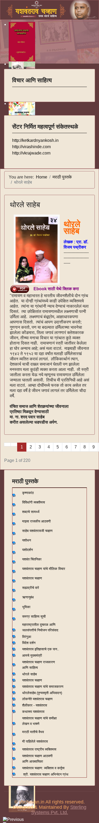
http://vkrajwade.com (31, 153)
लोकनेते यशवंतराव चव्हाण (37, 699)
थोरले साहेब (25, 205)
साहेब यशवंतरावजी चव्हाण (37, 531)
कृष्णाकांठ (28, 493)
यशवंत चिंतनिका (31, 559)
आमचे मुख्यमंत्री (32, 655)
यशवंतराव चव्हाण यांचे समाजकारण (42, 687)
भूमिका (26, 607)
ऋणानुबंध (28, 597)
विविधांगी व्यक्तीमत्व (33, 502)
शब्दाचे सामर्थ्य (30, 512)
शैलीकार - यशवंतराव (34, 705)
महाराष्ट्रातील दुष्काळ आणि (38, 625)
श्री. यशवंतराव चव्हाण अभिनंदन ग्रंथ (45, 774)
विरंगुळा (26, 637)
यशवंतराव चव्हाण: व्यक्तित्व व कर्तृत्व (43, 768)
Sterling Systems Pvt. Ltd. (58, 810)
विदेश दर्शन (28, 643)
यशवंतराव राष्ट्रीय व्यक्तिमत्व (39, 749)
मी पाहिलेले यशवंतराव (35, 741)
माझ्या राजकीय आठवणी (36, 521)
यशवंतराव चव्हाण (32, 578)
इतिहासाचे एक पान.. (47, 649)
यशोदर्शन (27, 550)
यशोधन (26, 540)
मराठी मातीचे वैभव (33, 732)
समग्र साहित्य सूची (34, 616)
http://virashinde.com (31, 146)
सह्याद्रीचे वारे (30, 588)
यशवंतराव (28, 649)
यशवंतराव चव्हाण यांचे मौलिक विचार (43, 569)
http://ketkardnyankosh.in (35, 140)
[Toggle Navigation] (15, 90)
